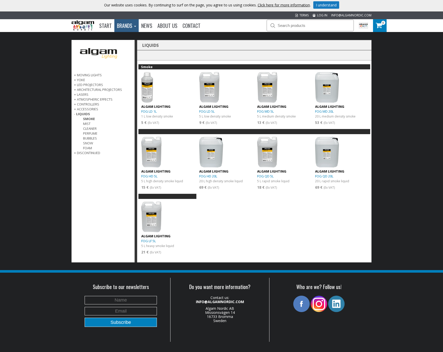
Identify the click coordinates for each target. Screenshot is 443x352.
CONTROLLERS (88, 104)
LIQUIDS (83, 114)
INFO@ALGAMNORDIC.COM (351, 15)
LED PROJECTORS (90, 84)
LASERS (82, 94)
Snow (88, 143)
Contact (191, 25)
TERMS (303, 15)
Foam (87, 148)
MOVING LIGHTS (89, 75)
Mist (86, 123)
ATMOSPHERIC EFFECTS (95, 99)
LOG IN (321, 15)
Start (105, 25)
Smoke (89, 118)
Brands (125, 25)
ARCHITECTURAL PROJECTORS (99, 89)
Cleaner (90, 128)
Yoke (81, 80)
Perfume (90, 133)
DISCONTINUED (88, 153)
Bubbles (90, 138)
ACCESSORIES (87, 109)
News (146, 25)
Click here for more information (284, 5)
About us (167, 25)
